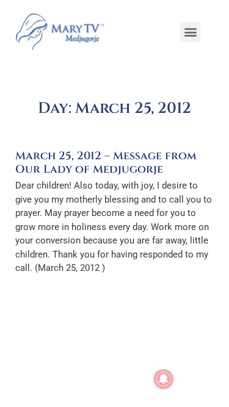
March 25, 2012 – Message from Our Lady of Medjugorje (106, 162)
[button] (190, 32)
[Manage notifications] (163, 379)
